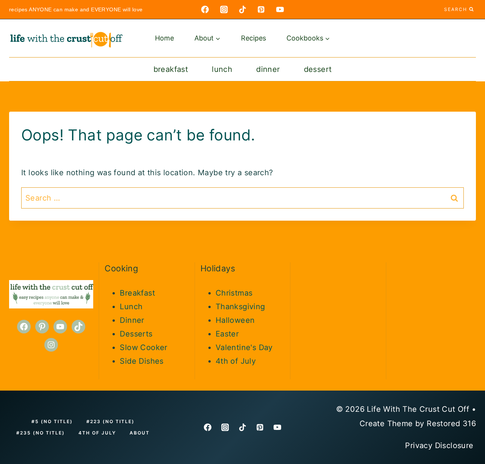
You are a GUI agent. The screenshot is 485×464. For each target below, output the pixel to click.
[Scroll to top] (466, 339)
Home (164, 38)
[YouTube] (280, 9)
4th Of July (97, 433)
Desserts (136, 333)
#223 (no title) (110, 421)
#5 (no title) (52, 421)
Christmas (234, 292)
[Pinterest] (261, 9)
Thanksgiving (240, 306)
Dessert (318, 69)
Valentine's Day (244, 347)
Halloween (235, 320)
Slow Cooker (143, 347)
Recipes (253, 38)
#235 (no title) (40, 433)
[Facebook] (205, 9)
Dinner (268, 69)
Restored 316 (451, 423)
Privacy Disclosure (440, 445)
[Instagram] (224, 9)
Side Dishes (141, 361)
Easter (227, 333)
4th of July (236, 361)
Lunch (222, 69)
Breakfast (170, 69)
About (140, 433)
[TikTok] (242, 9)
